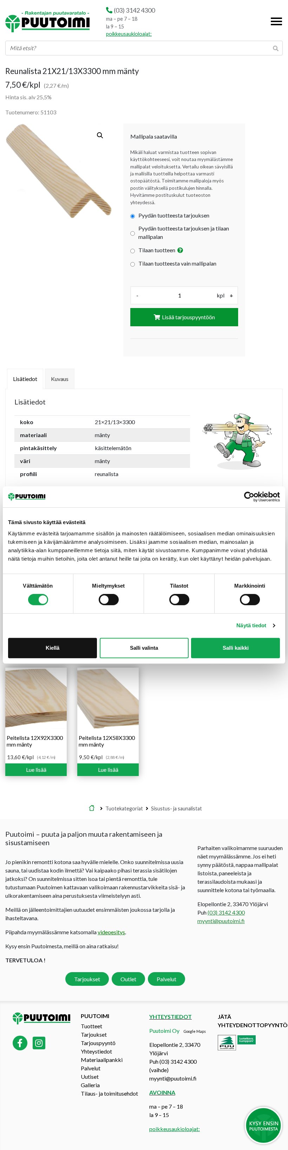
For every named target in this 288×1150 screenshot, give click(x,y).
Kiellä (52, 648)
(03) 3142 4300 (134, 10)
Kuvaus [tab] (59, 378)
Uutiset (90, 1076)
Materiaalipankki (102, 1059)
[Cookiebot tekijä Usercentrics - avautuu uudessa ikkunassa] (249, 497)
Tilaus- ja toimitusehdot (109, 1093)
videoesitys (111, 932)
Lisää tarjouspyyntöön (188, 317)
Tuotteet (91, 1026)
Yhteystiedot (96, 1051)
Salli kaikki (236, 648)
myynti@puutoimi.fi (221, 920)
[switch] (109, 599)
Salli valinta (144, 648)
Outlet (128, 979)
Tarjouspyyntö (98, 1042)
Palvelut (166, 979)
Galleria (90, 1085)
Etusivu (91, 809)
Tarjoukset (87, 979)
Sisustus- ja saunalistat (176, 808)
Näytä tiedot (251, 625)
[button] (100, 135)
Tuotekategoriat (124, 808)
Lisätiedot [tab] (25, 378)
